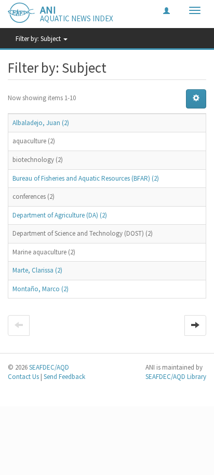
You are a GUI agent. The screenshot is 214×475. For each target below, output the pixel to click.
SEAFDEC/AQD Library (175, 376)
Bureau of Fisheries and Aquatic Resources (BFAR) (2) (85, 178)
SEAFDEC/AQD (49, 367)
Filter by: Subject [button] (39, 38)
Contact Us (23, 376)
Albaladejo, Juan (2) (40, 122)
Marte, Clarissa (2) (37, 270)
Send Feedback (64, 376)
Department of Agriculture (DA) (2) (59, 215)
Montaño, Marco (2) (40, 288)
